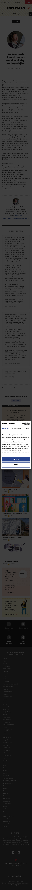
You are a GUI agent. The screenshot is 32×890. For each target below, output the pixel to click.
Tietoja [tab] (27, 428)
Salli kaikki (16, 459)
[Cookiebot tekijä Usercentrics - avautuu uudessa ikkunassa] (22, 423)
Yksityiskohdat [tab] (16, 428)
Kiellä (16, 465)
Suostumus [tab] (5, 428)
